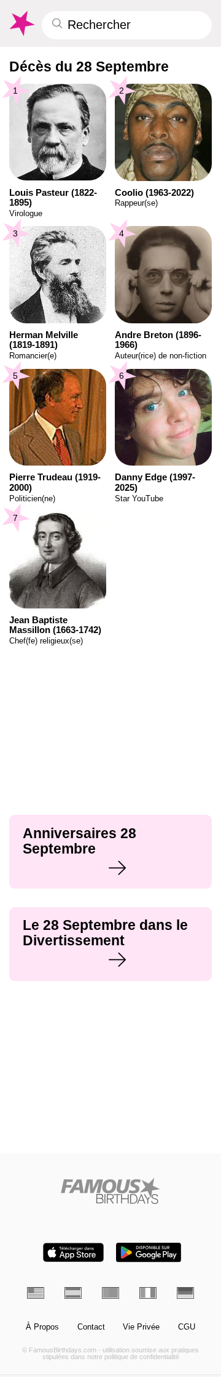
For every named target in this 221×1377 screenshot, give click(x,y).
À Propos (42, 1327)
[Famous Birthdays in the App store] (73, 1252)
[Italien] (148, 1292)
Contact (91, 1327)
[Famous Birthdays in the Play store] (148, 1252)
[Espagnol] (73, 1292)
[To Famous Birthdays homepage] (21, 23)
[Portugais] (110, 1292)
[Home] (110, 1190)
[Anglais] (35, 1292)
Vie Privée (141, 1327)
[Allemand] (185, 1292)
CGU (186, 1327)
